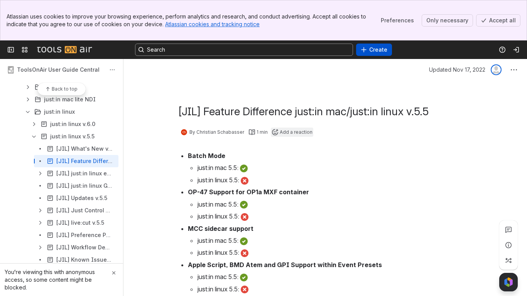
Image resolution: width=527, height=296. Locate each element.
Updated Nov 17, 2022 (457, 69)
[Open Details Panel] (508, 245)
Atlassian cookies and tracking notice (212, 24)
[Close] (113, 273)
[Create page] (508, 260)
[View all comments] (508, 230)
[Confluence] (64, 50)
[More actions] (112, 69)
